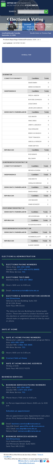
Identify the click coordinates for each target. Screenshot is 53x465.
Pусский (48, 24)
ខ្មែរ (42, 27)
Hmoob (18, 24)
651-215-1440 (23, 267)
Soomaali (27, 24)
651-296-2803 (23, 387)
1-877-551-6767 (25, 390)
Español (9, 24)
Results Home (34, 33)
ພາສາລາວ (20, 27)
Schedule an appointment (18, 411)
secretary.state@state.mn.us (25, 290)
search (12, 11)
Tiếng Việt (38, 24)
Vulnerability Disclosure (26, 463)
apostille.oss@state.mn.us (31, 426)
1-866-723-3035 (25, 345)
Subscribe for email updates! (29, 461)
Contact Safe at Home (16, 358)
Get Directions (13, 298)
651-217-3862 (26, 280)
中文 (11, 27)
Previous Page (46, 33)
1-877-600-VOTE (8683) (28, 269)
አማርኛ (48, 27)
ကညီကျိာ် (30, 29)
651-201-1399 (17, 342)
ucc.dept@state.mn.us (26, 428)
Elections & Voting (26, 19)
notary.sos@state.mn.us (29, 431)
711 (23, 272)
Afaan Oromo (32, 27)
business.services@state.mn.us (26, 424)
